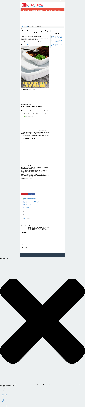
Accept (2, 400)
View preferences (10, 400)
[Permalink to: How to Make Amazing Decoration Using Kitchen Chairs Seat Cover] (27, 204)
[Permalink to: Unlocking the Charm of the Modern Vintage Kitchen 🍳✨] (29, 198)
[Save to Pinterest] (24, 194)
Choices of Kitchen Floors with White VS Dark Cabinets (31, 212)
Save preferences (17, 400)
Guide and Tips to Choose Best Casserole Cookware (26, 221)
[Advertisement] (42, 18)
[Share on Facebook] (31, 194)
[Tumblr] (63, 1)
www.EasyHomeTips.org (42, 255)
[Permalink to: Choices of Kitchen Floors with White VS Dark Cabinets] (30, 211)
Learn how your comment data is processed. (40, 248)
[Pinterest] (61, 1)
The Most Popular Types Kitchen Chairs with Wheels (31, 202)
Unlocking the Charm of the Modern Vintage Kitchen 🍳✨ (32, 199)
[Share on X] (38, 194)
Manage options (4, 394)
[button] (42, 321)
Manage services (4, 395)
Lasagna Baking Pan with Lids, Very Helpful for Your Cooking (42, 221)
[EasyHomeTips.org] (32, 4)
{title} (2, 401)
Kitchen (25, 218)
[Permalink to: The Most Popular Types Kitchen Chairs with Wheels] (31, 201)
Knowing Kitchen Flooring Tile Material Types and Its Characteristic (33, 216)
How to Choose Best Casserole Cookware (31, 44)
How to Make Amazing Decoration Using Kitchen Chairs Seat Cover (33, 205)
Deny (5, 400)
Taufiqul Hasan (29, 225)
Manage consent (3, 405)
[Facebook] (60, 1)
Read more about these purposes (7, 397)
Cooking (30, 218)
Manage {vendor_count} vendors (7, 396)
